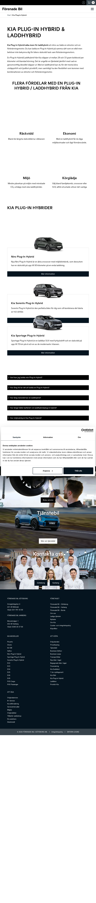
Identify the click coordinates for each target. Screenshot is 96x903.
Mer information (48, 274)
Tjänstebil (53, 648)
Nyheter (53, 619)
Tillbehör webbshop (14, 716)
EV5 (8, 672)
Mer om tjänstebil (48, 541)
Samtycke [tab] (17, 437)
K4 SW (9, 648)
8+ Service (11, 701)
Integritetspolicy (57, 732)
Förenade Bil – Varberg (58, 607)
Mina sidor (84, 2)
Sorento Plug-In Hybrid (15, 660)
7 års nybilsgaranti (56, 672)
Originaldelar (11, 713)
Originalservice (12, 698)
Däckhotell (11, 722)
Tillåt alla (78, 471)
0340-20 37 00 (17, 627)
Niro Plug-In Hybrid (14, 654)
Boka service (48, 500)
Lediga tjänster (55, 616)
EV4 (8, 669)
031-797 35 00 (17, 610)
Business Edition (56, 651)
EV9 (8, 678)
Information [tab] (48, 437)
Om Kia (53, 622)
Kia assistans (11, 719)
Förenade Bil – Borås (57, 610)
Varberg (55, 583)
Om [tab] (79, 437)
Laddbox (53, 681)
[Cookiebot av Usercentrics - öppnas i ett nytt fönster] (83, 430)
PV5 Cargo (11, 681)
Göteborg (41, 583)
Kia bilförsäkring (13, 704)
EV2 (8, 663)
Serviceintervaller (13, 707)
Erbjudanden (54, 642)
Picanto (10, 642)
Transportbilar (55, 657)
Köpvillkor (53, 628)
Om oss (53, 613)
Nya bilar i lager (55, 660)
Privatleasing (54, 645)
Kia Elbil (53, 675)
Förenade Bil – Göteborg (59, 604)
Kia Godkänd (54, 669)
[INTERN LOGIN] (73, 732)
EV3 (8, 666)
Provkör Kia (54, 684)
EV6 (8, 675)
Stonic (9, 645)
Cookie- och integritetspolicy (60, 625)
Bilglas (9, 710)
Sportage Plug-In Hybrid (16, 657)
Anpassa (46, 471)
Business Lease (55, 654)
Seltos (9, 651)
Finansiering (54, 666)
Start (9, 15)
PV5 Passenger (12, 684)
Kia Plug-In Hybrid (56, 678)
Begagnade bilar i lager (58, 663)
